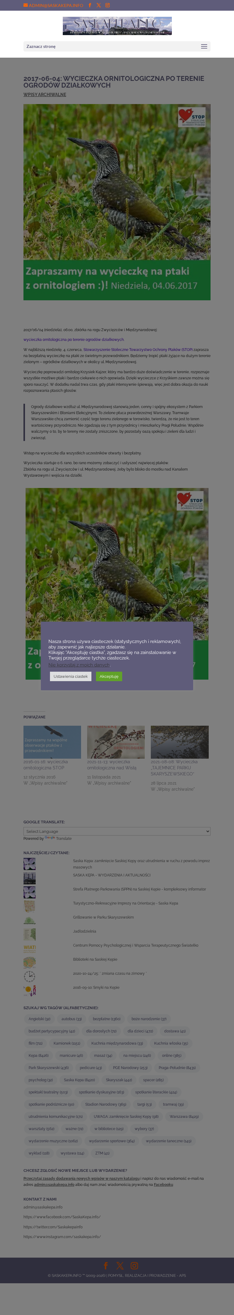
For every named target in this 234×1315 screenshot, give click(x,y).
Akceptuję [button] (109, 676)
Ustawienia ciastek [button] (71, 676)
